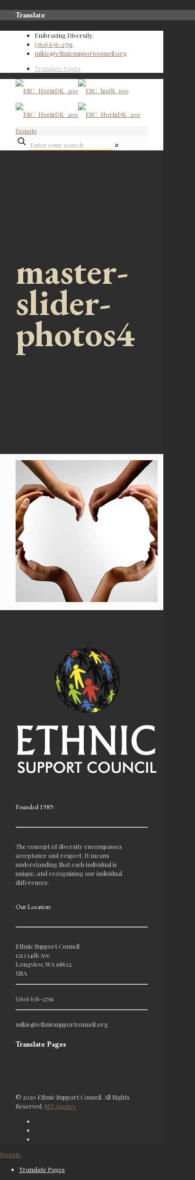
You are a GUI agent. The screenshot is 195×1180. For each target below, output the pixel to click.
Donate (26, 131)
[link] (116, 145)
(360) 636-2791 (54, 44)
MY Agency (60, 1106)
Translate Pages (57, 68)
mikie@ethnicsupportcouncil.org (81, 53)
